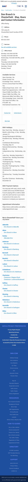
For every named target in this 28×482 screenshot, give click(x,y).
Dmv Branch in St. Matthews (12, 272)
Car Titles (14, 365)
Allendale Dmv (8, 238)
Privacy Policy (14, 465)
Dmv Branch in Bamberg (11, 249)
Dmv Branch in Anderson (11, 243)
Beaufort (5, 258)
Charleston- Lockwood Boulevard (14, 279)
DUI (14, 370)
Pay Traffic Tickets (14, 437)
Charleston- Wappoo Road (12, 277)
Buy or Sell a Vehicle (14, 427)
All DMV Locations (14, 450)
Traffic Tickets (14, 391)
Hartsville (5, 305)
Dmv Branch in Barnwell (11, 255)
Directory (14, 447)
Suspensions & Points (14, 442)
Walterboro (6, 300)
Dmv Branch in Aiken (10, 232)
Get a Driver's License (14, 435)
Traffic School (14, 388)
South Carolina (8, 10)
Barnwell (5, 253)
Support (14, 460)
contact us (14, 471)
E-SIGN (14, 345)
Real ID (14, 380)
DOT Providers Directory (14, 453)
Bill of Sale (7, 121)
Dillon (4, 311)
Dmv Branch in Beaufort (11, 260)
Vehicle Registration (14, 393)
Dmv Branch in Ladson (11, 266)
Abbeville (5, 225)
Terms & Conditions (14, 468)
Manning (5, 294)
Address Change (14, 358)
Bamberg (5, 247)
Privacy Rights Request (14, 329)
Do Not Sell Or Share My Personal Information (14, 340)
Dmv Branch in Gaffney (11, 285)
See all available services (9, 47)
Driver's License (14, 368)
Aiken (4, 230)
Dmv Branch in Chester (11, 291)
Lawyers (14, 417)
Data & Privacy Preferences (14, 326)
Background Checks (14, 404)
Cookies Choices (14, 337)
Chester (4, 288)
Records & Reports (14, 383)
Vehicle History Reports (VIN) (14, 419)
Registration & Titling (14, 440)
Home (2, 10)
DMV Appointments (14, 409)
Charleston (5, 275)
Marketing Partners (14, 332)
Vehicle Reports (17, 113)
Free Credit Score (14, 414)
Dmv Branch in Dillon (10, 313)
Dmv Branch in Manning (11, 296)
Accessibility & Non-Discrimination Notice (14, 342)
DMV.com (14, 353)
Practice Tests (14, 376)
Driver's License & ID (14, 430)
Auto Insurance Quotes (14, 401)
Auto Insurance (14, 360)
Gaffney (4, 283)
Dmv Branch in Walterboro (12, 302)
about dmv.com (14, 463)
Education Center (14, 373)
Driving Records (14, 412)
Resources (14, 398)
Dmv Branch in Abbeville (11, 227)
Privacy (14, 3)
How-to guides (14, 424)
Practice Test (7, 113)
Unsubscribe (14, 335)
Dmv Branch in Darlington (12, 307)
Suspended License (14, 386)
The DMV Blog (14, 455)
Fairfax (4, 236)
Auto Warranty (14, 363)
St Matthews (6, 269)
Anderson (5, 241)
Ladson (4, 264)
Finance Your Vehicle (14, 432)
